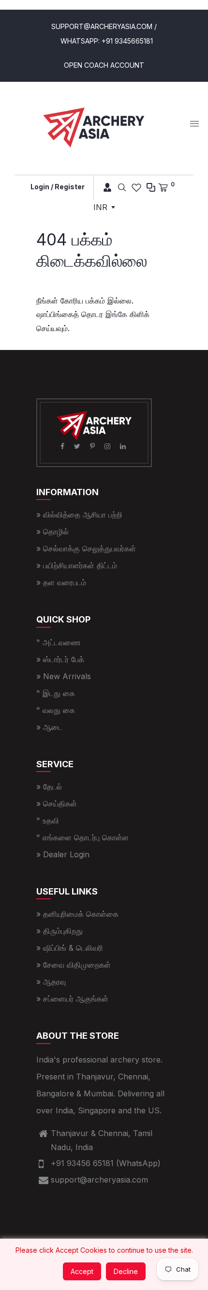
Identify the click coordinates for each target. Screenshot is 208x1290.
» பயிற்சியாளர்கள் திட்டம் (76, 565)
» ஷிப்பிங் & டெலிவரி (69, 948)
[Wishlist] (136, 187)
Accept (82, 1271)
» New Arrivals (63, 676)
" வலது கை (55, 710)
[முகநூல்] (63, 446)
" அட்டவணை (58, 642)
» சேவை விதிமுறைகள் (73, 965)
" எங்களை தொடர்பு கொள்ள (82, 837)
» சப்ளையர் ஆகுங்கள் (72, 998)
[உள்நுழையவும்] (104, 187)
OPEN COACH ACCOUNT (104, 65)
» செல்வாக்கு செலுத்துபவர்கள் (86, 548)
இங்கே (116, 314)
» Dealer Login (62, 854)
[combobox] (104, 207)
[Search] (122, 187)
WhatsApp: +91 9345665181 (106, 41)
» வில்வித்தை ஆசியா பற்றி (79, 514)
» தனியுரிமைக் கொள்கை (77, 914)
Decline (126, 1271)
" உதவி (47, 820)
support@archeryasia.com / (104, 26)
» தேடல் (49, 786)
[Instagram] (108, 446)
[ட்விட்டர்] (78, 446)
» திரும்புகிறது (59, 931)
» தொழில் (52, 531)
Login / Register (57, 186)
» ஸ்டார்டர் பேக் (60, 659)
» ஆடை (49, 727)
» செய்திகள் (56, 803)
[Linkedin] (124, 446)
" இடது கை (55, 693)
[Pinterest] (93, 446)
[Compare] (151, 187)
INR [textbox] (100, 207)
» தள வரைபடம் (61, 582)
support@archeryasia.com (99, 1179)
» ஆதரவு (51, 981)
